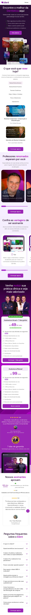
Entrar (26, 2)
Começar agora (15, 149)
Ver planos (15, 33)
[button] (26, 511)
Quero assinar (15, 406)
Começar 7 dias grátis (15, 360)
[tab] (15, 82)
